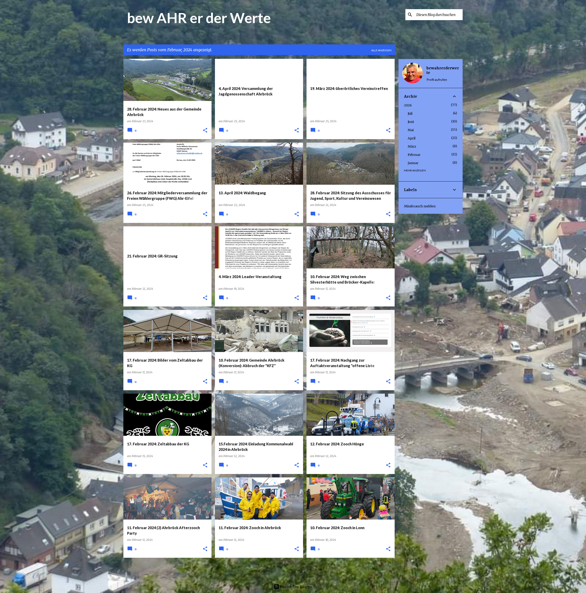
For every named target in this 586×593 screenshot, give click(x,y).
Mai (411, 130)
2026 (408, 105)
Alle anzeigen (381, 50)
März (412, 146)
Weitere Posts (259, 571)
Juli (410, 113)
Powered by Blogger (295, 586)
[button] (205, 130)
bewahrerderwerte (442, 70)
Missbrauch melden (420, 206)
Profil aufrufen (436, 79)
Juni (411, 122)
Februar (414, 155)
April (411, 138)
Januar (413, 163)
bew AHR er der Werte (199, 17)
